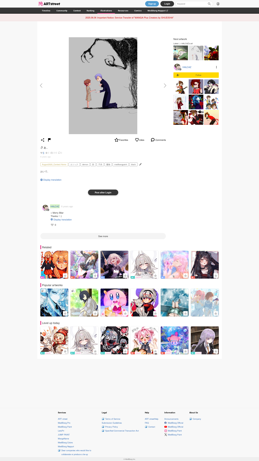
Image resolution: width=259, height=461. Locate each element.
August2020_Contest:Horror (54, 164)
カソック (74, 164)
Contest (77, 11)
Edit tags (140, 164)
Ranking (90, 11)
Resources (123, 11)
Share (42, 140)
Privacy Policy (111, 426)
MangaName (63, 438)
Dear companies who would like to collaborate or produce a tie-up (76, 452)
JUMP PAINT (64, 434)
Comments (160, 139)
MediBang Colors (65, 442)
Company (197, 418)
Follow (198, 75)
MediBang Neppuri (159, 11)
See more (103, 236)
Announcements (171, 418)
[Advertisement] (129, 382)
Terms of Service (112, 418)
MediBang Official (175, 422)
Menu (216, 67)
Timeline (46, 11)
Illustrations (106, 11)
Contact (151, 426)
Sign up (152, 4)
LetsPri (61, 430)
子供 (100, 164)
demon (85, 164)
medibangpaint (120, 164)
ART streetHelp (151, 418)
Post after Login (103, 192)
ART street (62, 418)
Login (167, 4)
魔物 (108, 164)
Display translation (52, 179)
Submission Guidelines (112, 422)
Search (209, 4)
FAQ (147, 422)
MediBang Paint (65, 426)
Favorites (123, 139)
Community (61, 11)
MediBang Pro (64, 422)
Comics (138, 11)
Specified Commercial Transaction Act (122, 430)
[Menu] (218, 3)
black (133, 164)
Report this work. (49, 140)
